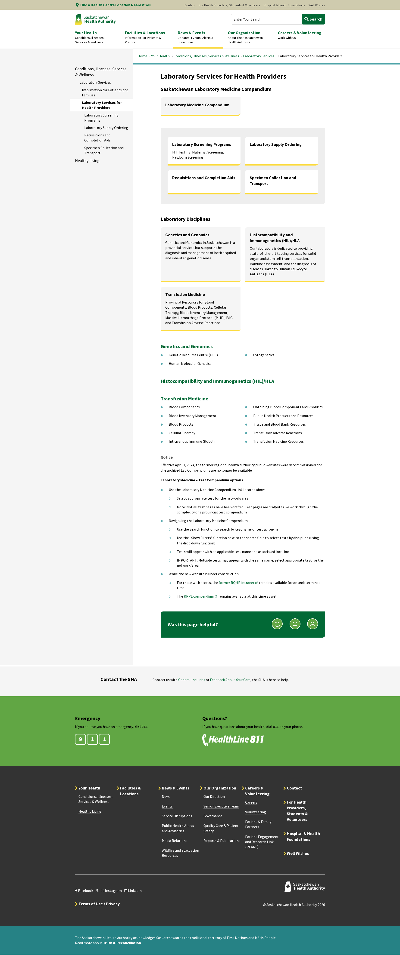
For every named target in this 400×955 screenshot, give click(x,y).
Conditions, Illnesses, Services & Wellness (206, 56)
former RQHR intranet (238, 582)
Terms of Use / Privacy (99, 903)
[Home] (95, 19)
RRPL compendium (201, 596)
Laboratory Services (258, 56)
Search (315, 19)
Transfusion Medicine (184, 398)
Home (142, 56)
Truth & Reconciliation (122, 942)
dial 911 (140, 726)
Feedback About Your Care (230, 679)
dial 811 (272, 726)
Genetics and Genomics (187, 346)
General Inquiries (191, 679)
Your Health (160, 56)
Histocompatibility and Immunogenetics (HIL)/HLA (217, 381)
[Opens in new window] (97, 890)
